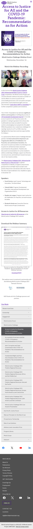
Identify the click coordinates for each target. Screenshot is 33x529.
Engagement (6, 316)
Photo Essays (8, 435)
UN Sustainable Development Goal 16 (12, 117)
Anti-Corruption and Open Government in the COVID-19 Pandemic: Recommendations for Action (14, 348)
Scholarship (6, 312)
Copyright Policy (7, 476)
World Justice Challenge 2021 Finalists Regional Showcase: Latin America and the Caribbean (15, 398)
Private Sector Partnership (11, 419)
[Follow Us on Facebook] (3, 448)
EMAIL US (6, 503)
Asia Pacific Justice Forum (11, 411)
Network (6, 439)
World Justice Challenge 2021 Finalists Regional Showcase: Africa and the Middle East (15, 374)
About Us (5, 462)
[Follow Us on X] (12, 448)
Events (5, 488)
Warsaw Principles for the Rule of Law (15, 415)
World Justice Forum (10, 321)
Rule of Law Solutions (10, 423)
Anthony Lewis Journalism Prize (13, 427)
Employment (6, 485)
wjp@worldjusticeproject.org (11, 515)
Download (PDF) (16, 273)
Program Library (8, 431)
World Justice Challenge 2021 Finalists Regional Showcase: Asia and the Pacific (16, 382)
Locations (5, 512)
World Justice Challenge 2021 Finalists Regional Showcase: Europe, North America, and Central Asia (15, 390)
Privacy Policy (6, 470)
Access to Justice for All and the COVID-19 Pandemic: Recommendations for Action (14, 331)
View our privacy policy (22, 526)
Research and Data (8, 308)
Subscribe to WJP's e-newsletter (19, 104)
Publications (6, 465)
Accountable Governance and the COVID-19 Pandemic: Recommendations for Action (14, 339)
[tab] (16, 304)
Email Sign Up (7, 482)
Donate (5, 490)
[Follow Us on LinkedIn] (30, 448)
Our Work (4, 304)
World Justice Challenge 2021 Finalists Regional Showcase (13, 367)
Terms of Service (7, 473)
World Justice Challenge (11, 325)
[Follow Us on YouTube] (21, 448)
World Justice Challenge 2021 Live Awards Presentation (15, 405)
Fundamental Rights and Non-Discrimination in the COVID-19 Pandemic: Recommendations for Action (14, 359)
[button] (29, 308)
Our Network (6, 467)
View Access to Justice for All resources (12, 214)
